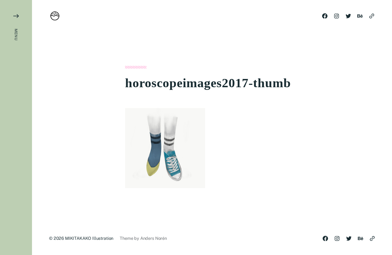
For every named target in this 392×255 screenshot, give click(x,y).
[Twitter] (348, 16)
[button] (16, 127)
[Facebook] (325, 16)
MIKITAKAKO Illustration (89, 238)
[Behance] (360, 16)
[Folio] (372, 16)
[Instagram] (336, 16)
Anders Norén (153, 238)
